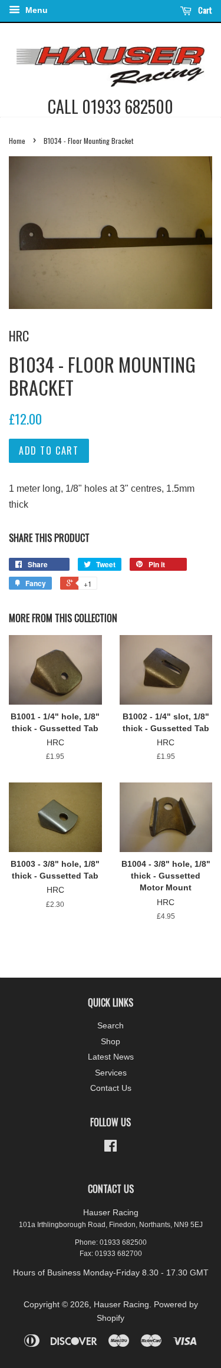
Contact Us (110, 1088)
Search (110, 1025)
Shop (110, 1041)
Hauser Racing (121, 1304)
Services (111, 1072)
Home (17, 141)
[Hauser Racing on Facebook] (110, 1148)
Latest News (111, 1057)
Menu (35, 10)
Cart (204, 10)
